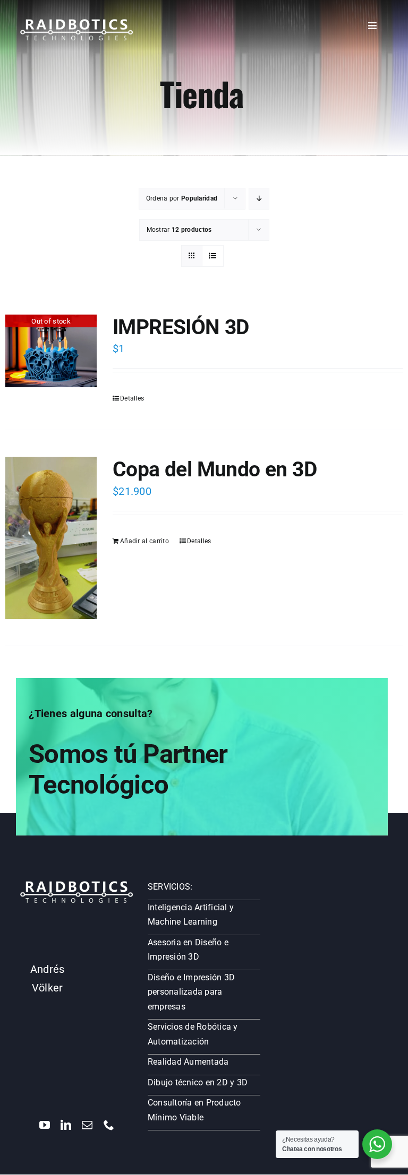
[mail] (87, 1125)
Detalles (132, 398)
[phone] (109, 1125)
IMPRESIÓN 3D (181, 327)
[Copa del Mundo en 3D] (51, 538)
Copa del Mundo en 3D (215, 469)
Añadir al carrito (144, 541)
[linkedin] (66, 1125)
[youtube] (44, 1125)
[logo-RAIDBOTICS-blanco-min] (76, 22)
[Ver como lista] (212, 256)
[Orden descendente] (259, 199)
